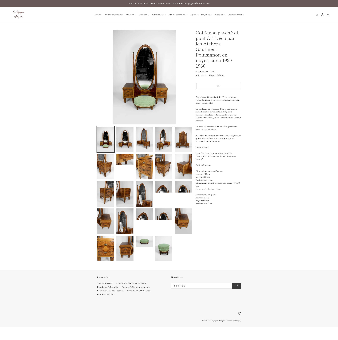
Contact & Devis (104, 283)
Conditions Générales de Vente (131, 283)
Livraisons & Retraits (107, 286)
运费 (222, 75)
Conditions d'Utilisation (138, 290)
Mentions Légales (105, 294)
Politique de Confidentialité (110, 290)
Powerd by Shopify (234, 320)
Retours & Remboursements (136, 286)
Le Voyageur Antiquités (217, 320)
